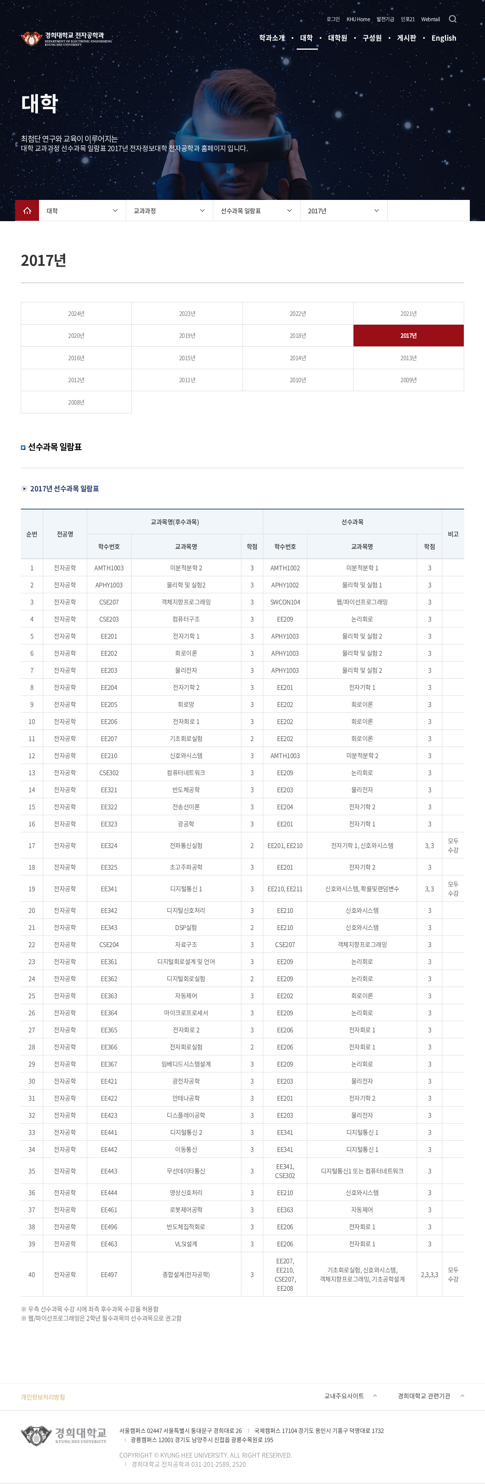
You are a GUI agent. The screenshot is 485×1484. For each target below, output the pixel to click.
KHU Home (358, 18)
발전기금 (385, 18)
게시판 (406, 38)
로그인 (333, 18)
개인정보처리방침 (43, 1396)
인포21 (408, 18)
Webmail (430, 18)
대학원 (337, 38)
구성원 (372, 38)
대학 (306, 38)
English (444, 38)
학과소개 (272, 38)
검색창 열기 (452, 19)
